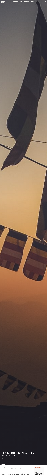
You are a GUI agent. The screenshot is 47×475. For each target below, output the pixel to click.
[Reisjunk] (3, 2)
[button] (15, 1)
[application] (29, 1)
